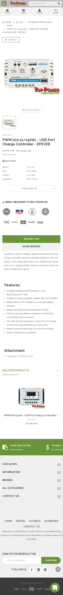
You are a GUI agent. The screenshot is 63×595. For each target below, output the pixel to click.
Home (8, 22)
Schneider (51, 521)
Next (58, 371)
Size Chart (10, 161)
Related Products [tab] (15, 370)
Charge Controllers (40, 22)
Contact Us (31, 526)
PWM (9, 25)
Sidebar (12, 40)
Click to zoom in (32, 110)
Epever (20, 521)
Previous (53, 371)
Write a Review (9, 154)
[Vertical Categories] (4, 3)
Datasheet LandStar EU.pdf (20, 356)
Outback (35, 521)
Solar (19, 22)
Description (31, 239)
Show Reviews (31, 246)
